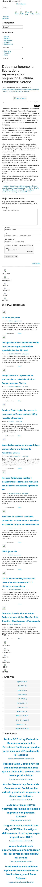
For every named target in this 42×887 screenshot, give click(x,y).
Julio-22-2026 (25, 354)
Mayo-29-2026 (17, 624)
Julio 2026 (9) (22, 686)
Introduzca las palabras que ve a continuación (19, 245)
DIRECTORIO (8, 44)
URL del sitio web (10, 239)
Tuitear (19, 333)
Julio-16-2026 (19, 421)
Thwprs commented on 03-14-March (21, 861)
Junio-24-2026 (25, 590)
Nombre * (8, 227)
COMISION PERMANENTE (14, 354)
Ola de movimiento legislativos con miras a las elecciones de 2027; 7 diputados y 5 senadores (18, 582)
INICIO (6, 36)
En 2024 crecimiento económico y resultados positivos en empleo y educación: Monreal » (18, 191)
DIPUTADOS (8, 40)
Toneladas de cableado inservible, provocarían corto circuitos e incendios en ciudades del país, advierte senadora (20, 520)
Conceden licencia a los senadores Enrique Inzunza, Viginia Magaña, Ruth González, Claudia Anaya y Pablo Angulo (21, 617)
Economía (7, 51)
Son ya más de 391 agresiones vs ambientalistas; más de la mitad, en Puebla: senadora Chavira (18, 379)
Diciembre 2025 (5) (22, 716)
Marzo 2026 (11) (22, 703)
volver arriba (36, 263)
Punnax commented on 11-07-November (21, 759)
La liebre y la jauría (11, 317)
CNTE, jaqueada (9, 551)
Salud (6, 55)
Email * (7, 233)
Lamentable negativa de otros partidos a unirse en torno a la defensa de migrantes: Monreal (21, 449)
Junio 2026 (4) (22, 690)
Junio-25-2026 (17, 555)
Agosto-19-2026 (18, 321)
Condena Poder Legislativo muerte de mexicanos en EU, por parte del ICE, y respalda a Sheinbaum (19, 414)
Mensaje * (5, 208)
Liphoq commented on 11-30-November (21, 841)
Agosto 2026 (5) (22, 682)
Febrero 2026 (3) (22, 707)
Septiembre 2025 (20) (22, 729)
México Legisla (21, 4)
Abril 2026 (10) (22, 699)
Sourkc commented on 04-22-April (21, 800)
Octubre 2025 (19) (22, 724)
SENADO (7, 38)
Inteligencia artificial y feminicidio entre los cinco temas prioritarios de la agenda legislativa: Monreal (20, 346)
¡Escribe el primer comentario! (21, 91)
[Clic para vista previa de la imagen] (20, 98)
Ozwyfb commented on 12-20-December (21, 882)
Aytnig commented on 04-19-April (21, 820)
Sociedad (7, 53)
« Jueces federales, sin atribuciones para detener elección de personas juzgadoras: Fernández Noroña (20, 187)
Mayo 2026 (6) (22, 694)
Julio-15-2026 (25, 456)
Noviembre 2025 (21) (22, 720)
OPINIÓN (7, 42)
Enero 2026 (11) (22, 711)
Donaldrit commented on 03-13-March (21, 779)
